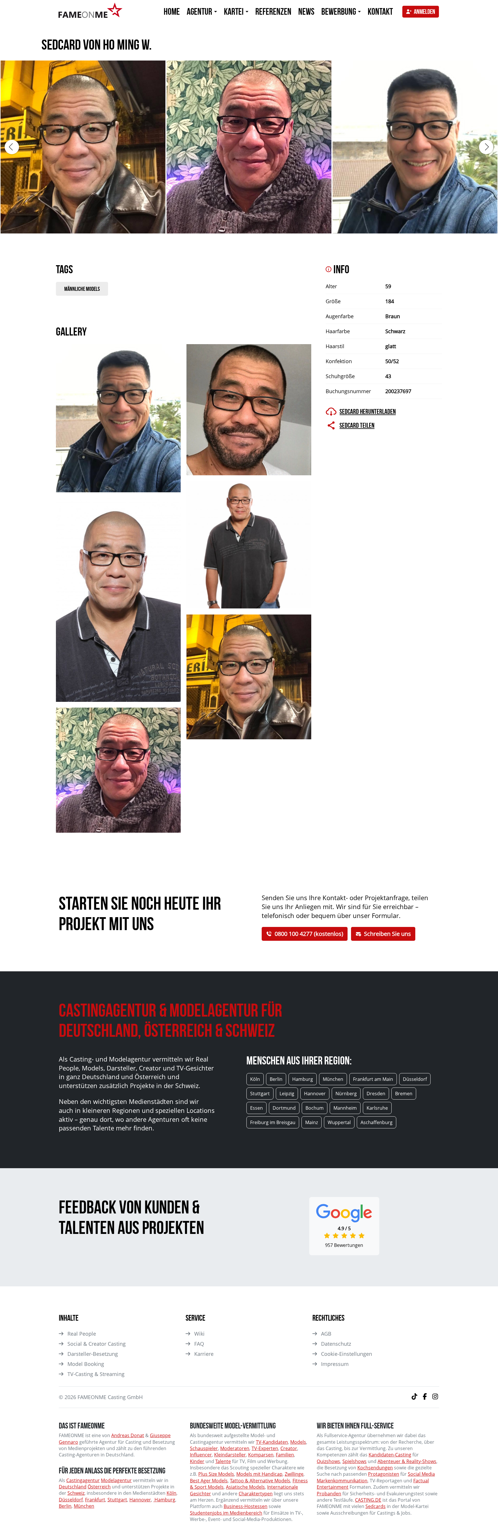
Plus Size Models (216, 1474)
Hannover (140, 1499)
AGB (326, 1333)
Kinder (197, 1461)
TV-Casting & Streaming (95, 1374)
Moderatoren (234, 1448)
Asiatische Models (245, 1487)
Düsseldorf (71, 1499)
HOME (172, 11)
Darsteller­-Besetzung (92, 1353)
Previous (12, 147)
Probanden (329, 1493)
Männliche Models (82, 289)
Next (486, 147)
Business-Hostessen (245, 1506)
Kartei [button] (234, 11)
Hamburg (164, 1499)
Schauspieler (204, 1448)
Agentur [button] (200, 11)
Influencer (201, 1455)
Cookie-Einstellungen (346, 1353)
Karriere (204, 1353)
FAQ (199, 1343)
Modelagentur (116, 1480)
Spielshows (354, 1461)
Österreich (99, 1487)
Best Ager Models (209, 1480)
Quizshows (328, 1461)
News (306, 11)
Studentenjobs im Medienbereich (226, 1513)
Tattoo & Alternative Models (260, 1480)
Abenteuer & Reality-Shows (407, 1461)
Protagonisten (383, 1474)
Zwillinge (294, 1474)
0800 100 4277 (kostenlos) (309, 934)
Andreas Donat (127, 1435)
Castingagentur (83, 1480)
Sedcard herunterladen (367, 411)
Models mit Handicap (259, 1474)
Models (298, 1442)
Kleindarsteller (230, 1455)
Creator (288, 1448)
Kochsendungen (375, 1467)
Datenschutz (336, 1343)
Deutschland (72, 1487)
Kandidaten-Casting (390, 1455)
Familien (285, 1455)
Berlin (65, 1506)
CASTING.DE (368, 1500)
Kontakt (380, 11)
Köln (171, 1493)
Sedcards (375, 1506)
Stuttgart (117, 1499)
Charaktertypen (256, 1493)
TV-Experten (265, 1448)
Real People (81, 1333)
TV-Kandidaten (272, 1442)
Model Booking (85, 1363)
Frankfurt (95, 1499)
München (84, 1506)
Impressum (335, 1363)
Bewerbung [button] (339, 11)
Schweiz (75, 1493)
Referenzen (273, 11)
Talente (223, 1461)
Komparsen (260, 1455)
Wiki (199, 1333)
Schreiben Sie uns (387, 934)
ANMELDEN (424, 11)
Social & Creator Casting (96, 1343)
